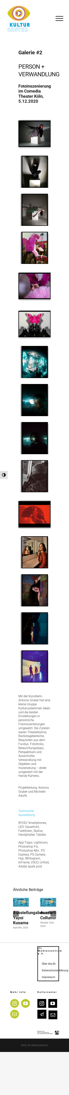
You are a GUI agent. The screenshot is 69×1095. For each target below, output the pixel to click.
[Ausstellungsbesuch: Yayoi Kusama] (21, 902)
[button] (16, 914)
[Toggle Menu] (59, 18)
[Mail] (14, 1014)
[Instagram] (14, 1003)
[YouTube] (25, 1003)
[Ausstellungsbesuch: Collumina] (48, 902)
